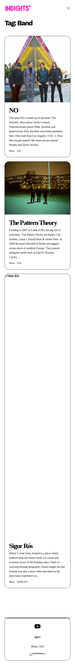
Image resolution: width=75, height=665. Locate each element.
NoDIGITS (22, 582)
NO (13, 110)
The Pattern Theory (33, 222)
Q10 (19, 151)
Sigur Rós (20, 545)
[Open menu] (68, 8)
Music (12, 151)
